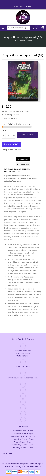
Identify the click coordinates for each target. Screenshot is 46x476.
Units (4, 131)
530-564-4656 (23, 367)
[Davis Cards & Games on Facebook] (9, 2)
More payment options (11, 149)
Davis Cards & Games (23, 41)
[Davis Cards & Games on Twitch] (32, 2)
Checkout (18, 6)
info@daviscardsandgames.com (23, 378)
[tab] (23, 159)
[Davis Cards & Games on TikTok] (36, 2)
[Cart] (42, 28)
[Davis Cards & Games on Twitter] (14, 2)
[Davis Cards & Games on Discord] (27, 2)
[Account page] (37, 28)
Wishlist (28, 6)
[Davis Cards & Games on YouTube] (23, 2)
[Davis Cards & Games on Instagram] (18, 2)
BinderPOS (36, 466)
